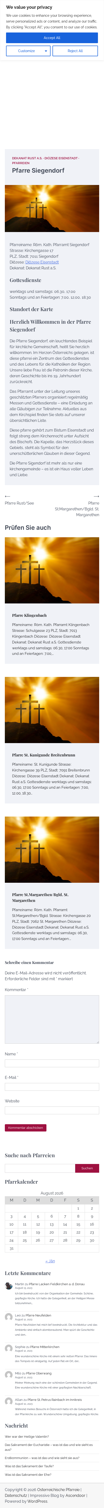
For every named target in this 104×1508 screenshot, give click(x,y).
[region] (52, 30)
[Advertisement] (52, 85)
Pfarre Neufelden (38, 1315)
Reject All (75, 51)
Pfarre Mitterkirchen (44, 1347)
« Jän (50, 1261)
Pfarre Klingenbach (29, 615)
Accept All (52, 38)
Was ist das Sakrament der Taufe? (29, 1466)
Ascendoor (75, 1495)
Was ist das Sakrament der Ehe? (28, 1474)
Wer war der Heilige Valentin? (27, 1436)
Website (12, 1101)
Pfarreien (21, 163)
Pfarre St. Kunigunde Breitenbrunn (43, 754)
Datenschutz (16, 1495)
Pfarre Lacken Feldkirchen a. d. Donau (57, 1284)
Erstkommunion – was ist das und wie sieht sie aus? (42, 1458)
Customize (26, 51)
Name (11, 1054)
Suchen (87, 1168)
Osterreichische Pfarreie (58, 1489)
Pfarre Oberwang (39, 1373)
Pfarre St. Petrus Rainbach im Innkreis (55, 1400)
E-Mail (11, 1077)
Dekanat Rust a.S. (27, 158)
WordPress (37, 1501)
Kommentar (16, 989)
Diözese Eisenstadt (61, 158)
